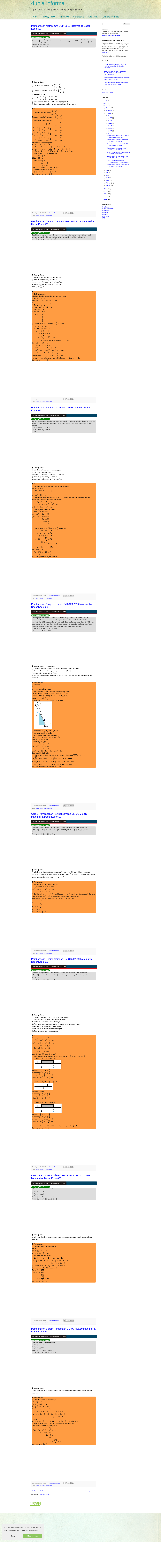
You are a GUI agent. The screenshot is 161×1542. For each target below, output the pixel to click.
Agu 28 (110, 120)
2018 (106, 189)
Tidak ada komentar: (54, 213)
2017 (106, 191)
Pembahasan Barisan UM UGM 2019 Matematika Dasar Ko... (118, 144)
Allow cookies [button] (32, 1536)
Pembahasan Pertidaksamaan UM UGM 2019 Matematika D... (117, 157)
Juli (107, 170)
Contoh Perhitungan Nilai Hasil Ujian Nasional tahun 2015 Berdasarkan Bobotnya (115, 66)
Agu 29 (110, 118)
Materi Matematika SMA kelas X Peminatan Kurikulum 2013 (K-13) (117, 78)
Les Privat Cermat (107, 92)
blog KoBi (105, 214)
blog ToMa (105, 216)
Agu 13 (110, 133)
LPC (103, 218)
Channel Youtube (111, 17)
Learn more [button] (33, 1530)
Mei (107, 175)
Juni (107, 172)
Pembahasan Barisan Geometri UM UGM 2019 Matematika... (117, 140)
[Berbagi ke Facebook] (71, 213)
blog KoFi (105, 212)
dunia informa (48, 3)
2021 (106, 100)
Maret (108, 180)
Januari (108, 185)
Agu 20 (110, 123)
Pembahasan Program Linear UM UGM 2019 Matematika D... (117, 148)
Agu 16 (110, 125)
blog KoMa (105, 207)
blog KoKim (105, 210)
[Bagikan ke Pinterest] (73, 213)
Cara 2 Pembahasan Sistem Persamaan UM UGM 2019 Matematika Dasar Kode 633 (60, 1177)
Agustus (108, 113)
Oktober (108, 108)
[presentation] (40, 41)
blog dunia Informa (108, 209)
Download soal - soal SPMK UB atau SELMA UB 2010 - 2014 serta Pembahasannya (115, 72)
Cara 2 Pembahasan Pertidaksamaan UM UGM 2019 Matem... (118, 153)
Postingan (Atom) (44, 1494)
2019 (106, 106)
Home (35, 17)
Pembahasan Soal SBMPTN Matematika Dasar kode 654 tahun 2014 (116, 83)
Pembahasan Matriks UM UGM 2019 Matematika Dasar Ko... (118, 136)
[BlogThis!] (66, 213)
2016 (106, 194)
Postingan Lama (90, 1491)
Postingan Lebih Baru (38, 1491)
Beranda (65, 1491)
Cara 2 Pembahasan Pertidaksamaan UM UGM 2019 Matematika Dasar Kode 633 (59, 815)
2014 (106, 199)
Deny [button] (13, 1536)
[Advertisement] (63, 65)
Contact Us (78, 17)
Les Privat (93, 17)
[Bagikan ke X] (69, 213)
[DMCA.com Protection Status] (35, 1505)
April (107, 178)
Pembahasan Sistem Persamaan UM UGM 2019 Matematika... (118, 165)
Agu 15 (110, 128)
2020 (106, 103)
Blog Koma (105, 52)
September (109, 110)
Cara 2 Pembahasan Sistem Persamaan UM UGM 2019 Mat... (117, 161)
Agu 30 (110, 115)
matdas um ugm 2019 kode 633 (44, 215)
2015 (106, 196)
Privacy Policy (48, 17)
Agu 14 (110, 131)
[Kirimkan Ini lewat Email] (64, 213)
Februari (108, 183)
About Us (64, 17)
